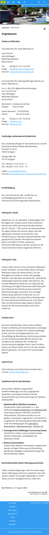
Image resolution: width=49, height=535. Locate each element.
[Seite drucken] (44, 28)
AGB (12, 517)
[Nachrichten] (13, 2)
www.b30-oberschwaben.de (22, 72)
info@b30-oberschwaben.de (22, 69)
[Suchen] (39, 2)
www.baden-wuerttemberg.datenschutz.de (28, 174)
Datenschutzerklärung (18, 372)
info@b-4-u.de (16, 121)
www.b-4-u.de (16, 124)
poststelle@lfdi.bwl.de (17, 171)
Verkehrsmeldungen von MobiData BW (29, 410)
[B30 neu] (24, 2)
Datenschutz (12, 514)
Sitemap (12, 521)
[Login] (44, 2)
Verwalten (12, 524)
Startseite (5, 27)
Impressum (12, 510)
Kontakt (12, 507)
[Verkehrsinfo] (19, 2)
